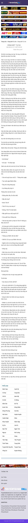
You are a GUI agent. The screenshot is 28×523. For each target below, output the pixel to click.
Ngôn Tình (17, 429)
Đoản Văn (5, 407)
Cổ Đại (4, 393)
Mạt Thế (4, 429)
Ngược (4, 432)
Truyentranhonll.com (6, 493)
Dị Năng (16, 400)
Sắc (3, 436)
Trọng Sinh (17, 443)
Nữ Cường (17, 432)
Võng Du (4, 450)
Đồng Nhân (17, 407)
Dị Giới (4, 400)
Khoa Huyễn (5, 421)
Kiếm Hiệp (17, 421)
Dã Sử (4, 396)
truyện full (18, 495)
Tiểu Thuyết (17, 440)
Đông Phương (6, 411)
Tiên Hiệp (5, 440)
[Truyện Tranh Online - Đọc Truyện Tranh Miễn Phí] (14, 2)
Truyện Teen (17, 447)
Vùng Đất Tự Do (12, 41)
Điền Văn (4, 403)
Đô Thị (16, 403)
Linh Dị (16, 425)
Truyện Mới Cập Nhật (8, 447)
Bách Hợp (5, 389)
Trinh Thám (5, 443)
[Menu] (2, 3)
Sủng (15, 436)
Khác (15, 418)
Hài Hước (4, 414)
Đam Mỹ (16, 396)
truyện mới (10, 495)
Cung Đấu (17, 393)
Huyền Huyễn (17, 414)
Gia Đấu (16, 411)
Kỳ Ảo (4, 425)
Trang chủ (3, 41)
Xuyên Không (17, 450)
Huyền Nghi (5, 418)
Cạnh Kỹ (16, 389)
